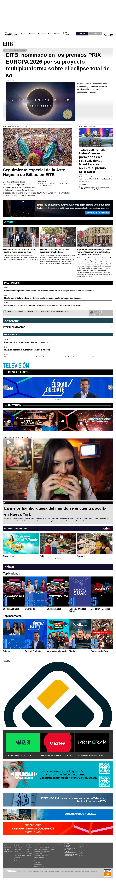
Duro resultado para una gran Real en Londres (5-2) (27, 342)
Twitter (80, 848)
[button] (55, 399)
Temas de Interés (70, 852)
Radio (50, 34)
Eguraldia (28, 855)
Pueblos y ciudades (71, 854)
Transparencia (79, 871)
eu (109, 35)
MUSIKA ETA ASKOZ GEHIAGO (56, 755)
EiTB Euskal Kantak (19, 855)
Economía (29, 847)
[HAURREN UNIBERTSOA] (23, 742)
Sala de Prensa (69, 855)
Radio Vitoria (17, 849)
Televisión (42, 34)
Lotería (66, 851)
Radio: (16, 844)
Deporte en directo (39, 866)
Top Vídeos (54, 846)
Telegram (81, 852)
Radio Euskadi (18, 847)
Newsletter (82, 844)
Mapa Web (94, 871)
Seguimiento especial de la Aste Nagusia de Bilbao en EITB (34, 172)
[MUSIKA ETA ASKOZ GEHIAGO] (57, 742)
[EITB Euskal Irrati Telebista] (11, 34)
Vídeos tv (6, 849)
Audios (52, 849)
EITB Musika (17, 853)
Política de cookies (53, 871)
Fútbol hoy (37, 846)
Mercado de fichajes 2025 (41, 855)
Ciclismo (36, 861)
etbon (16, 405)
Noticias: (29, 844)
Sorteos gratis (69, 848)
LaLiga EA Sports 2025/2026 (41, 847)
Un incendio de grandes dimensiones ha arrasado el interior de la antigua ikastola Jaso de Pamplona (49, 290)
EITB (8, 44)
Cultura (28, 851)
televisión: (8, 844)
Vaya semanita (8, 851)
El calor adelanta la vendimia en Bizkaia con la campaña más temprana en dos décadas (42, 298)
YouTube (81, 856)
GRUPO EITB (96, 34)
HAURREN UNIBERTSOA (19, 755)
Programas (17, 857)
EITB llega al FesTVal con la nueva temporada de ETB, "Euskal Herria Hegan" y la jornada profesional (95, 188)
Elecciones (68, 849)
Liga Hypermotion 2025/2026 (42, 851)
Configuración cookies (67, 871)
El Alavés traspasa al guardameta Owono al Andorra (27, 350)
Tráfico (66, 846)
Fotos (52, 847)
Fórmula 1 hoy (38, 853)
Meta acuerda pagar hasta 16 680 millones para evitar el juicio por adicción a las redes (42, 305)
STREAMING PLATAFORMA (89, 755)
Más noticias (12, 282)
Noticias (24, 34)
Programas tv (7, 847)
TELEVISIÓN (16, 365)
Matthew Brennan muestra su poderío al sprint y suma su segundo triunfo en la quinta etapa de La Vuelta (51, 357)
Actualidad (29, 846)
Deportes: (37, 844)
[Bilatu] (105, 35)
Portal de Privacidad (33, 871)
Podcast (16, 859)
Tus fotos (96, 311)
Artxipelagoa (17, 861)
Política (28, 849)
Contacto (87, 871)
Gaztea (16, 851)
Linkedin (81, 854)
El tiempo (67, 845)
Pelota (35, 859)
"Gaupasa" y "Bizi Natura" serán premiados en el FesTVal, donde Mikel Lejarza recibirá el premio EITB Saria (92, 161)
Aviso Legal (43, 871)
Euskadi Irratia (18, 846)
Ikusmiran (29, 853)
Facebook (81, 846)
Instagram (81, 850)
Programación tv (8, 846)
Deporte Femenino (39, 857)
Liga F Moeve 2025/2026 (40, 849)
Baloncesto (37, 862)
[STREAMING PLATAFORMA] (92, 742)
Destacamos (18, 372)
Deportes (33, 34)
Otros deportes (38, 864)
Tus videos (96, 314)
